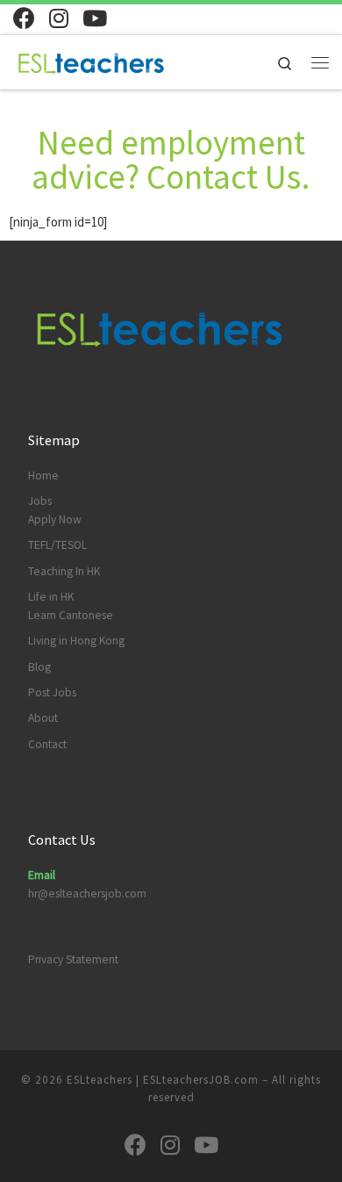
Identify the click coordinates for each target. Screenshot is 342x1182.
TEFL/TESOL (57, 544)
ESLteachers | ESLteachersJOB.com (163, 1079)
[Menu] (320, 62)
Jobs (40, 501)
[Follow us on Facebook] (24, 18)
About (43, 717)
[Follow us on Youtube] (94, 18)
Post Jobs (52, 692)
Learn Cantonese (70, 615)
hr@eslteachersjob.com (87, 893)
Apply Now (55, 519)
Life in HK (51, 596)
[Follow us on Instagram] (58, 18)
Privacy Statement (73, 959)
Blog (39, 666)
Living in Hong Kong (76, 640)
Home (43, 475)
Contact (47, 744)
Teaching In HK (64, 571)
